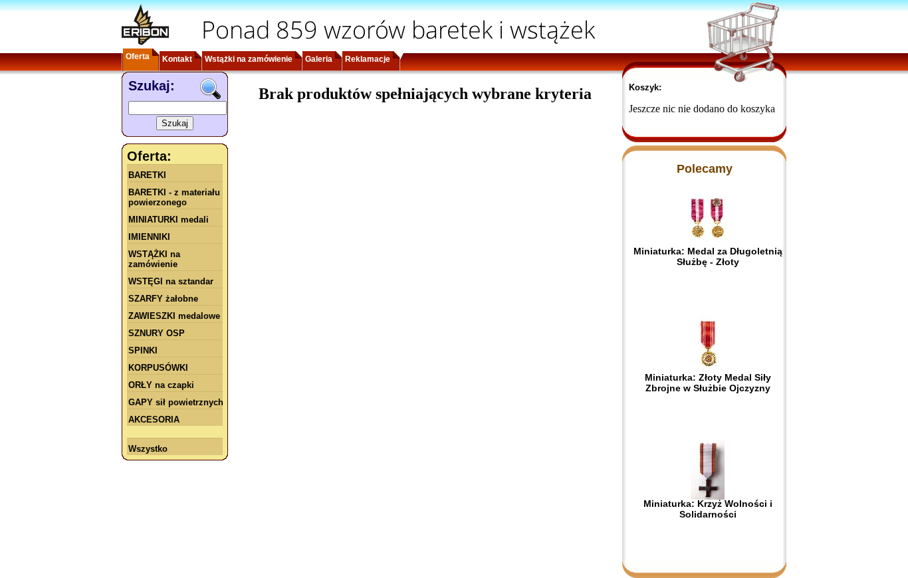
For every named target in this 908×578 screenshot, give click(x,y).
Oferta (138, 56)
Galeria (318, 59)
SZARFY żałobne (163, 299)
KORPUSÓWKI (158, 368)
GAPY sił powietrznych (175, 402)
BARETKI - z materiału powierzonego (174, 197)
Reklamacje (367, 59)
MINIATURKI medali (168, 220)
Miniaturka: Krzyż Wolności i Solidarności (707, 509)
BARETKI (147, 175)
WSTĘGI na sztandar (170, 281)
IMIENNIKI (149, 237)
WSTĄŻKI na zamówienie (154, 259)
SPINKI (143, 350)
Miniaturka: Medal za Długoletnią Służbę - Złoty (707, 256)
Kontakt (177, 59)
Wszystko (148, 449)
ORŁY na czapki (161, 385)
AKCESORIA (153, 420)
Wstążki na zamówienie (248, 59)
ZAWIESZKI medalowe (174, 316)
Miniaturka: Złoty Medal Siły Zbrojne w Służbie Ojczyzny (708, 382)
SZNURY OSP (156, 333)
